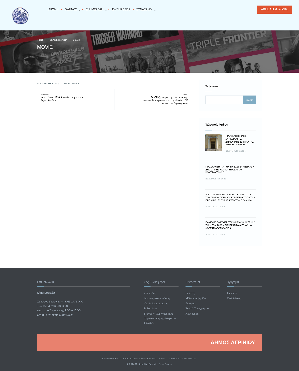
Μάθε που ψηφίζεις (196, 298)
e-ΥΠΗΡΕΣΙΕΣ (121, 9)
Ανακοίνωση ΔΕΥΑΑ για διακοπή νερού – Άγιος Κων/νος (62, 97)
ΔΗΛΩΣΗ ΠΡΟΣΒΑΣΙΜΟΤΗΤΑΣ (182, 359)
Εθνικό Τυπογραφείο (197, 308)
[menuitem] (71, 9)
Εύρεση (249, 100)
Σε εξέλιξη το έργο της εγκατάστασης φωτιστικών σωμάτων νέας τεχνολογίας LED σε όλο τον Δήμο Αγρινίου (165, 99)
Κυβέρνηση (191, 313)
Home (40, 40)
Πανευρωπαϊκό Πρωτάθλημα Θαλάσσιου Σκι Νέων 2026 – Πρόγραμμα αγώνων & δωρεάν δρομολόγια (230, 225)
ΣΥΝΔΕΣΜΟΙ (144, 9)
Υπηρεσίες (150, 293)
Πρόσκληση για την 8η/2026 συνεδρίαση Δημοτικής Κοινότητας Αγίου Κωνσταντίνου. (229, 169)
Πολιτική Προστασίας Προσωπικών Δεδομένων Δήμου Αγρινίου (133, 359)
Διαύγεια (190, 303)
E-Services (150, 308)
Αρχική (53, 9)
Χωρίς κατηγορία (58, 40)
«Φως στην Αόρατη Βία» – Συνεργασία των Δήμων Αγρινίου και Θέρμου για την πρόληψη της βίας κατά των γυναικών (230, 197)
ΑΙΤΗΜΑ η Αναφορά (274, 9)
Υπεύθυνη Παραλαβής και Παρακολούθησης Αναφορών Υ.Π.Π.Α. (160, 318)
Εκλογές (190, 293)
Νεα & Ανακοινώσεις (155, 303)
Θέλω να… (233, 293)
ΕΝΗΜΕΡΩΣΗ (94, 9)
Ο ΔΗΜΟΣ (71, 9)
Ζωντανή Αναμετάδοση (157, 298)
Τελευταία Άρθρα (216, 124)
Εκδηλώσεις (234, 298)
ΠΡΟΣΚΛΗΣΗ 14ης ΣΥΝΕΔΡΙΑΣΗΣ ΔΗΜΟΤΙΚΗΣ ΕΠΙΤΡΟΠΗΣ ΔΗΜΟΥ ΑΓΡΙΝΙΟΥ (239, 140)
